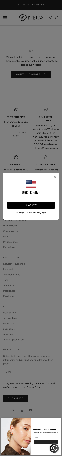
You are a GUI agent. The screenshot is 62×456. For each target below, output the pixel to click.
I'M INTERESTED (46, 442)
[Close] (55, 176)
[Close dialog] (59, 419)
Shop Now (31, 205)
